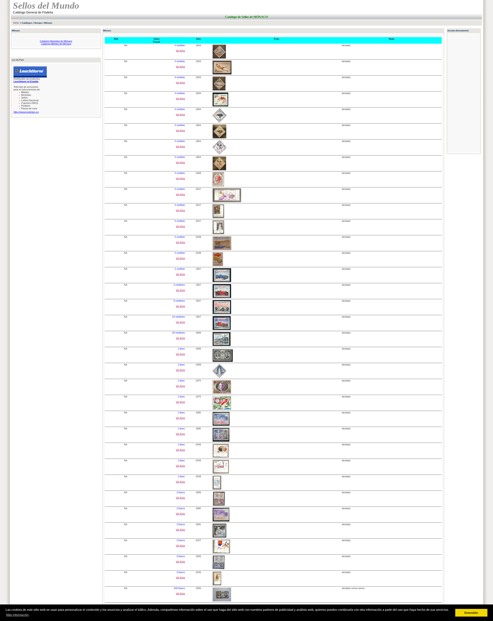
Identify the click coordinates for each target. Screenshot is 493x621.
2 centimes (179, 285)
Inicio (16, 23)
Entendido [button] (471, 612)
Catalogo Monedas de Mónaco (56, 41)
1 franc (181, 348)
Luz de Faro (18, 60)
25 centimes (178, 332)
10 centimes (178, 317)
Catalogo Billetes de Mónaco (56, 44)
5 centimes (179, 301)
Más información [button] (17, 615)
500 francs (179, 588)
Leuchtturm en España (25, 81)
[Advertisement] (437, 22)
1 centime (180, 269)
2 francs (181, 492)
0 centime (180, 45)
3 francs (181, 556)
